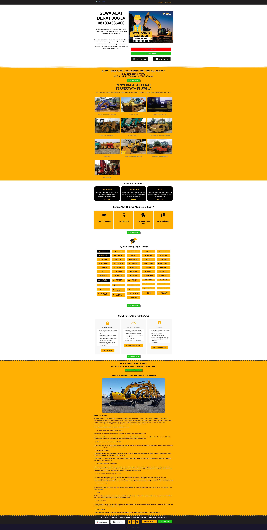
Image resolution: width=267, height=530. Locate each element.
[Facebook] (129, 522)
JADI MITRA (168, 2)
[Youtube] (137, 522)
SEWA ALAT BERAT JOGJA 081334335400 (111, 18)
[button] (149, 521)
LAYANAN (160, 2)
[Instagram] (133, 522)
